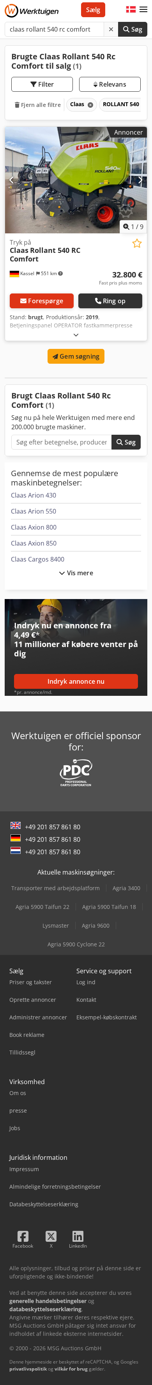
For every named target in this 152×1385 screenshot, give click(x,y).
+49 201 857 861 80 (52, 827)
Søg (135, 29)
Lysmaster (55, 925)
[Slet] (111, 29)
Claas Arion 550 (33, 511)
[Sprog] (131, 9)
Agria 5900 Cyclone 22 (76, 944)
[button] (143, 9)
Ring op (114, 301)
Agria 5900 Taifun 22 (42, 906)
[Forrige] (12, 180)
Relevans (111, 84)
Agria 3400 (126, 888)
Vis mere (79, 573)
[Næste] (140, 180)
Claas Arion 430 (33, 495)
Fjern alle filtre (40, 104)
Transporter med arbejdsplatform (55, 888)
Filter (45, 84)
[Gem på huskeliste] (137, 243)
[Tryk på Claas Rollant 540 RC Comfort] (76, 180)
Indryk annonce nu (76, 681)
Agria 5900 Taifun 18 (109, 906)
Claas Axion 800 (34, 527)
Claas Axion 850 (34, 543)
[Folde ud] (76, 335)
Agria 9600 (96, 925)
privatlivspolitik (28, 1368)
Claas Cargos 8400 (37, 559)
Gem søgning (78, 356)
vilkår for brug (71, 1368)
